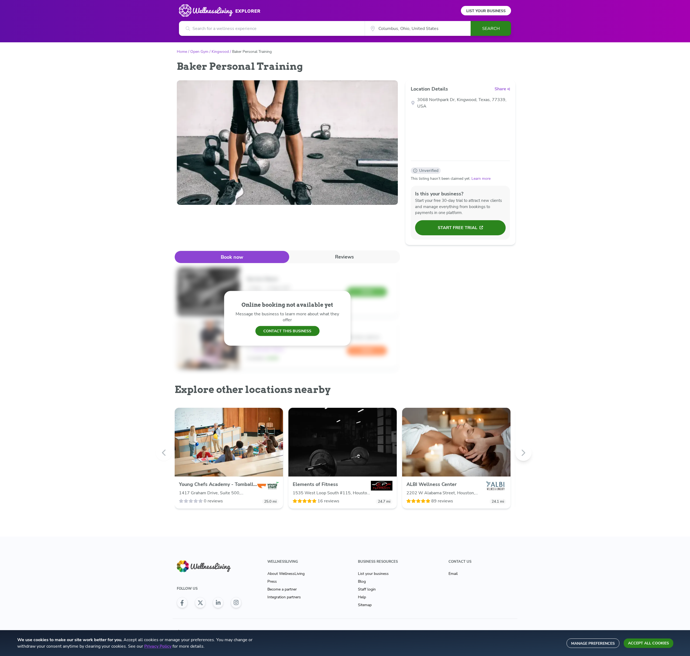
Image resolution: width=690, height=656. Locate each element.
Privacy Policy (157, 646)
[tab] (232, 257)
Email (453, 573)
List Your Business (486, 10)
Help (362, 597)
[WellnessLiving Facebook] (182, 602)
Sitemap (365, 604)
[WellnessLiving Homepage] (209, 566)
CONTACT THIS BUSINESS (287, 330)
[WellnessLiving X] (200, 602)
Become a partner (282, 589)
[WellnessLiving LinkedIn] (218, 602)
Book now (232, 257)
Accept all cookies (648, 643)
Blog (362, 581)
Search (491, 29)
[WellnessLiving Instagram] (236, 602)
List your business (373, 573)
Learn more (481, 178)
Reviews (344, 257)
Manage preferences (593, 643)
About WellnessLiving (286, 573)
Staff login (367, 589)
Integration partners (284, 597)
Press (272, 581)
